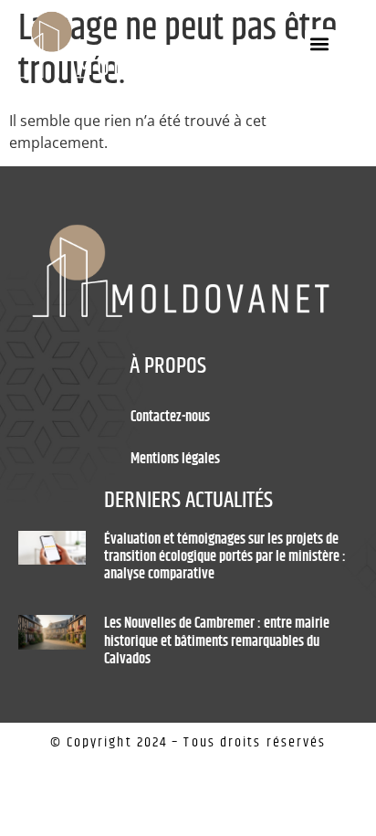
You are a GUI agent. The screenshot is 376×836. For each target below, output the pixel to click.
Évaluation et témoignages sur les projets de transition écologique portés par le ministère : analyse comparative (225, 557)
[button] (320, 44)
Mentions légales (175, 459)
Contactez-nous (170, 417)
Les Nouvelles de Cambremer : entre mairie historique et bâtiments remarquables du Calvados (216, 641)
